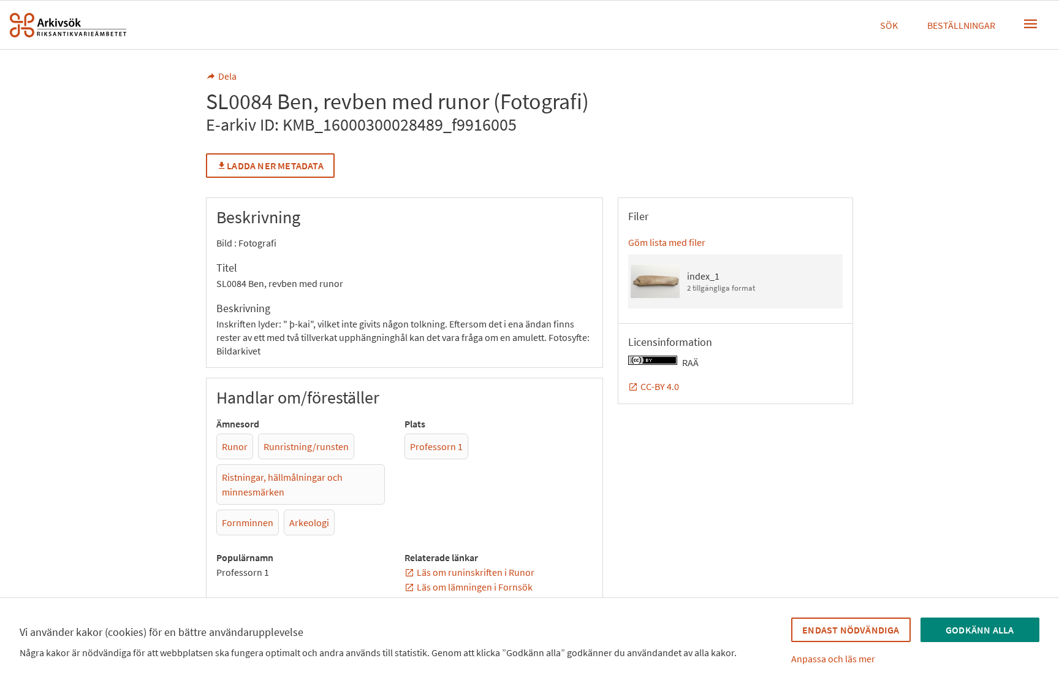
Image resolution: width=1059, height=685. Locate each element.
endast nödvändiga (850, 630)
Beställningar (961, 25)
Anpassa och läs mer (833, 658)
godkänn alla (980, 630)
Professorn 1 (436, 446)
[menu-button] (1030, 24)
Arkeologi (309, 522)
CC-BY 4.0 (659, 386)
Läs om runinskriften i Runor (475, 572)
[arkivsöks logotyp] (68, 25)
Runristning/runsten (306, 446)
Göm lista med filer (666, 242)
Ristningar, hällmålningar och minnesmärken (282, 484)
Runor (235, 446)
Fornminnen (247, 522)
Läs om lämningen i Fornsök (475, 587)
